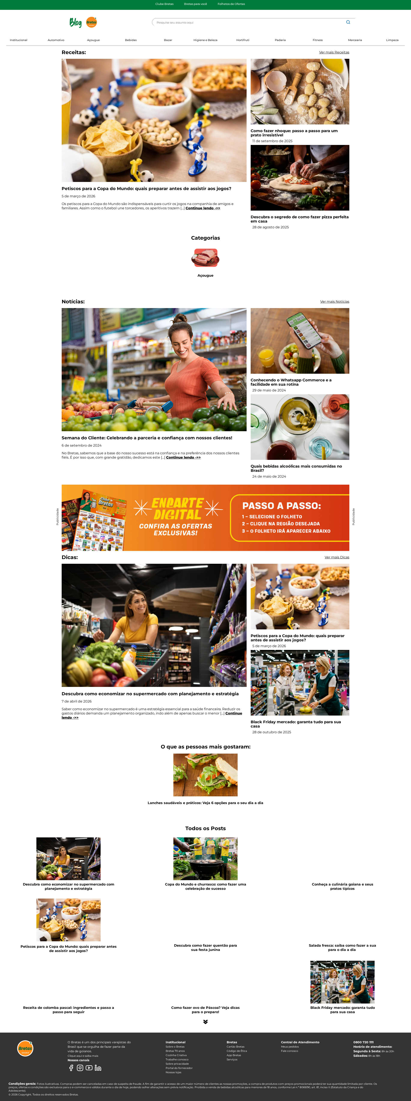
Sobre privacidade (177, 1063)
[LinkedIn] (98, 1067)
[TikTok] (107, 1067)
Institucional (18, 40)
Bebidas (131, 40)
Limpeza (392, 40)
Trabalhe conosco (177, 1059)
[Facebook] (71, 1067)
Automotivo (56, 40)
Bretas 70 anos (175, 1050)
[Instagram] (80, 1067)
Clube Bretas (164, 4)
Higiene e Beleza (205, 40)
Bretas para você (195, 4)
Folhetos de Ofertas (231, 4)
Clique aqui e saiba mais (83, 1055)
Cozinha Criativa (176, 1055)
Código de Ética (237, 1050)
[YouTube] (89, 1067)
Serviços (232, 1059)
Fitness (318, 40)
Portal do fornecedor (179, 1068)
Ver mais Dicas (337, 557)
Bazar (168, 40)
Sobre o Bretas (175, 1046)
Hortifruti (242, 40)
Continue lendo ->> (203, 208)
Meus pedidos (290, 1046)
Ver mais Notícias (334, 302)
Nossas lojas (173, 1072)
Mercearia (355, 40)
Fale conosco (289, 1050)
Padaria (280, 40)
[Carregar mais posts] (205, 1022)
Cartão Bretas (235, 1046)
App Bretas (234, 1055)
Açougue (93, 40)
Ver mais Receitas (334, 52)
